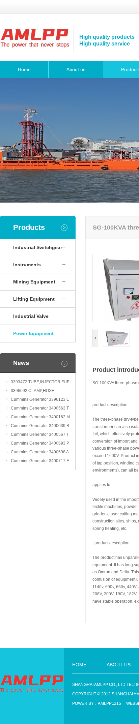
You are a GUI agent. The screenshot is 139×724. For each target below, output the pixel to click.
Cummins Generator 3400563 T (40, 408)
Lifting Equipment (34, 299)
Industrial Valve (31, 316)
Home (24, 69)
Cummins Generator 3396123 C (40, 399)
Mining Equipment (34, 281)
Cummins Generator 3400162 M (40, 417)
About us (75, 69)
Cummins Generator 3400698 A (40, 452)
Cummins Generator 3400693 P (40, 443)
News (21, 363)
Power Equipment (33, 333)
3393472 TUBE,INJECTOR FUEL (41, 382)
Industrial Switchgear (37, 247)
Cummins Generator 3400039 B (40, 425)
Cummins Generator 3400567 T (40, 434)
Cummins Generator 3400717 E (40, 460)
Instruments (27, 264)
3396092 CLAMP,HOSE (32, 390)
